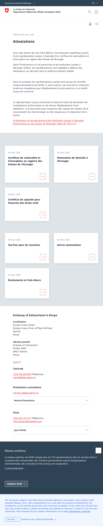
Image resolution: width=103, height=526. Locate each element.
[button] (98, 450)
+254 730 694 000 (22, 374)
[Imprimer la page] (90, 24)
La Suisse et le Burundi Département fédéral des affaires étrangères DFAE (36, 10)
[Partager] (96, 24)
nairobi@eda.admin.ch (24, 377)
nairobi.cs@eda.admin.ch (25, 392)
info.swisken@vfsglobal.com (27, 421)
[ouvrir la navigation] (96, 12)
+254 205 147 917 (22, 418)
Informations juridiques (79, 511)
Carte (16, 362)
